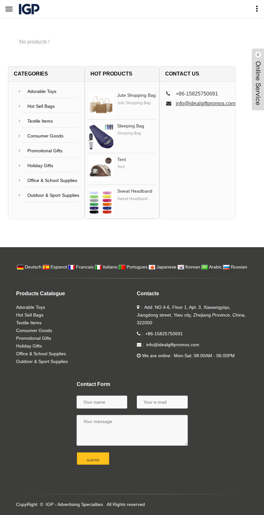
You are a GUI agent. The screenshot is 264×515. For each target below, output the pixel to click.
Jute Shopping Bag (136, 95)
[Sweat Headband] (101, 201)
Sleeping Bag (130, 125)
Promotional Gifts (44, 150)
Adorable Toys (41, 91)
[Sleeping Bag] (101, 136)
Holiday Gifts (40, 165)
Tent (121, 159)
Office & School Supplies (52, 180)
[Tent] (101, 169)
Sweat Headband (134, 191)
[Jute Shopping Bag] (101, 104)
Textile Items (40, 121)
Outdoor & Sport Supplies (53, 195)
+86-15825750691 (164, 333)
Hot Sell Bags (41, 106)
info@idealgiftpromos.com (205, 103)
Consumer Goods (45, 135)
